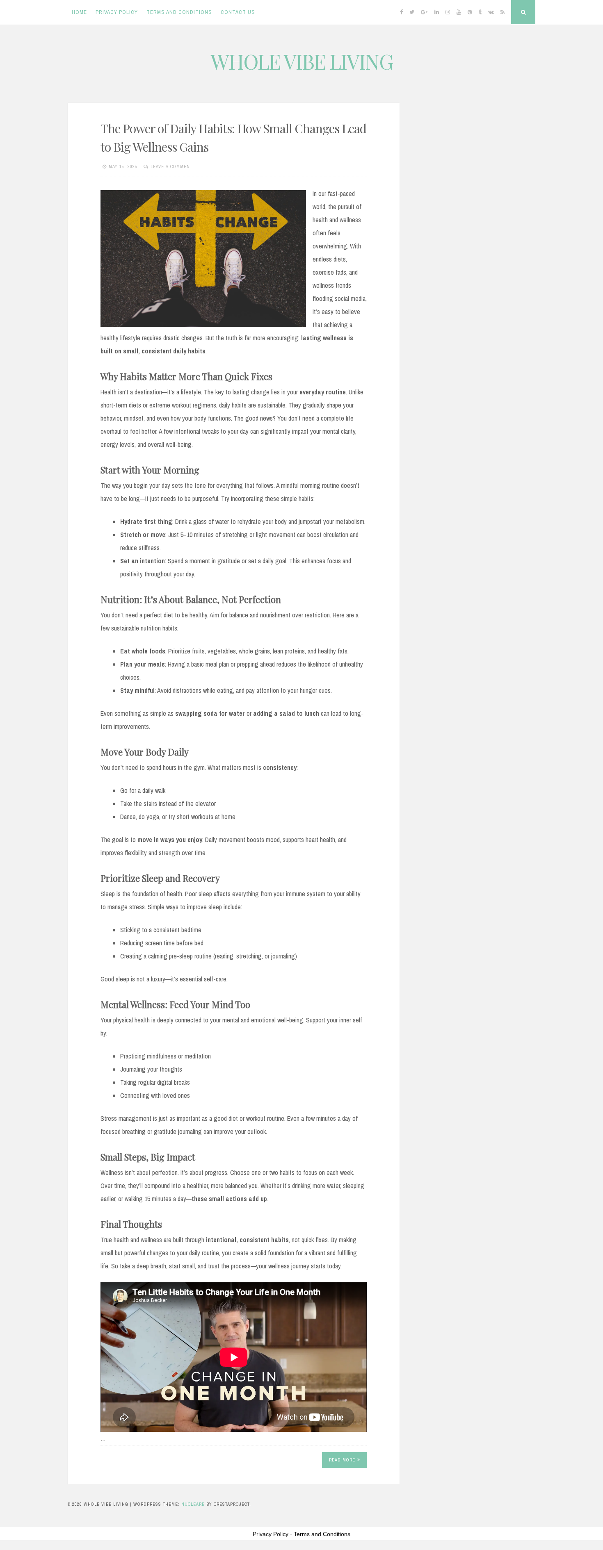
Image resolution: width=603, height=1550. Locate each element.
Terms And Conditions (179, 12)
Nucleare (193, 1504)
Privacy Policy (117, 12)
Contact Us (238, 12)
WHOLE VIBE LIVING (301, 61)
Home (79, 12)
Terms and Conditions (322, 1534)
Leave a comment (171, 166)
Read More (342, 1460)
